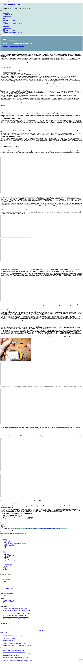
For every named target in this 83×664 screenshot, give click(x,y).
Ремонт (9, 528)
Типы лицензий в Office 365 (9, 638)
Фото (6, 566)
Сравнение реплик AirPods (5, 579)
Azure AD (5, 632)
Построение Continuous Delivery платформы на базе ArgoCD (15, 657)
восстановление (21, 528)
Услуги (4, 22)
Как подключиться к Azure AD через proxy (12, 636)
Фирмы (4, 568)
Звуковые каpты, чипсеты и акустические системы (15, 543)
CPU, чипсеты (8, 541)
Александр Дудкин (7, 46)
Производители (6, 540)
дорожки (26, 528)
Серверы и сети (8, 549)
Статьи (4, 552)
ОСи (6, 558)
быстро (16, 528)
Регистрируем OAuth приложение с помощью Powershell (14, 643)
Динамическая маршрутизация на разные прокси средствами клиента (17, 660)
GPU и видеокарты (9, 542)
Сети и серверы (8, 564)
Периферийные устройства (11, 560)
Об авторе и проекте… (7, 16)
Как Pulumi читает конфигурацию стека (11, 658)
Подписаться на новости (8, 601)
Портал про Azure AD (7, 602)
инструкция (30, 528)
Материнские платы (9, 544)
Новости (5, 539)
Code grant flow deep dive (8, 640)
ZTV (53, 625)
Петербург (54, 528)
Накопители (7, 546)
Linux (9, 559)
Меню (2, 10)
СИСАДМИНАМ (7, 648)
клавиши (40, 528)
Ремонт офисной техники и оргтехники (13, 23)
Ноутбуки (7, 547)
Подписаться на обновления (9, 20)
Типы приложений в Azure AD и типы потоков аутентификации (16, 641)
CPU (6, 553)
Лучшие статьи (6, 13)
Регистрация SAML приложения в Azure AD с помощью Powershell (17, 645)
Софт (4, 551)
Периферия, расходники (10, 548)
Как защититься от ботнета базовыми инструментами (14, 652)
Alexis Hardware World (10, 4)
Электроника (5, 569)
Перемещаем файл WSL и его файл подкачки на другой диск (11, 588)
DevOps (9, 565)
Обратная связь (6, 18)
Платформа (7, 561)
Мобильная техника (9, 545)
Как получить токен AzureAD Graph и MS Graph (13, 635)
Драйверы (5, 537)
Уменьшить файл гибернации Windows (7, 593)
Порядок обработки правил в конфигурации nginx (13, 650)
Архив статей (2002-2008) (8, 600)
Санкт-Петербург (63, 528)
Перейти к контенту (4, 1)
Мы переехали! (8, 14)
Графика (7, 554)
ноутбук (50, 528)
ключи (43, 528)
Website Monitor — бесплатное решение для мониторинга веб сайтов (17, 653)
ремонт (57, 528)
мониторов (46, 528)
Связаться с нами (23, 662)
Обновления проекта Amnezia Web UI (11, 655)
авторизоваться (22, 533)
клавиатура (35, 528)
